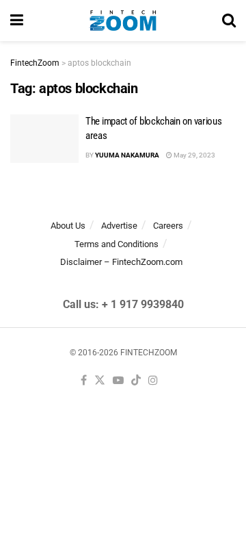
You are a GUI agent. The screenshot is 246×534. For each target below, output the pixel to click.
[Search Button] (229, 20)
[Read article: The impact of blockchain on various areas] (44, 139)
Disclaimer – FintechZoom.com (121, 262)
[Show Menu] (16, 20)
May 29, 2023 (193, 155)
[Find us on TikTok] (136, 381)
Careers (168, 225)
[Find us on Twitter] (99, 381)
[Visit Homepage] (122, 20)
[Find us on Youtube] (118, 381)
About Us (68, 225)
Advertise (119, 225)
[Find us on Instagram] (153, 381)
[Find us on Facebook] (84, 381)
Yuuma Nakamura (127, 155)
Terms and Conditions (116, 244)
